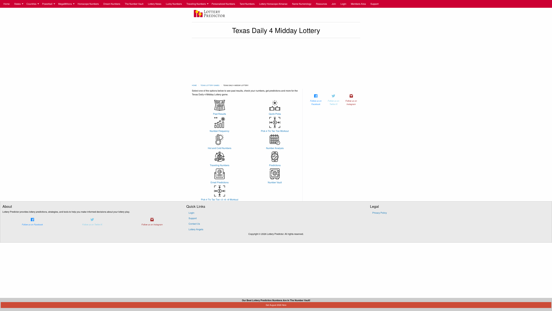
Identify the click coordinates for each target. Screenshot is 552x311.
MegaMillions (65, 3)
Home (6, 3)
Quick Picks (275, 113)
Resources (321, 3)
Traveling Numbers (196, 3)
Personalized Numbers (223, 3)
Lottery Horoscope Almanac (273, 3)
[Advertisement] (276, 61)
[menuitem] (6, 4)
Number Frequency (219, 131)
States (17, 3)
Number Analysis (275, 148)
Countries (31, 3)
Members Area (358, 3)
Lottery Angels (196, 229)
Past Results (219, 113)
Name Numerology (301, 3)
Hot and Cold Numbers (219, 148)
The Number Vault (134, 3)
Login (343, 3)
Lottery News (154, 3)
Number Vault (275, 182)
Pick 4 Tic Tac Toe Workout (275, 131)
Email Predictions (220, 182)
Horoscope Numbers (88, 3)
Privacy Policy (379, 212)
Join (334, 3)
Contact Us (194, 223)
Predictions (275, 165)
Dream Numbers (111, 3)
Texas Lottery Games (210, 85)
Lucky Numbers (174, 3)
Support (374, 3)
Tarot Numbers (247, 3)
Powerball (47, 3)
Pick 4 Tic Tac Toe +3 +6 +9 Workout (219, 199)
